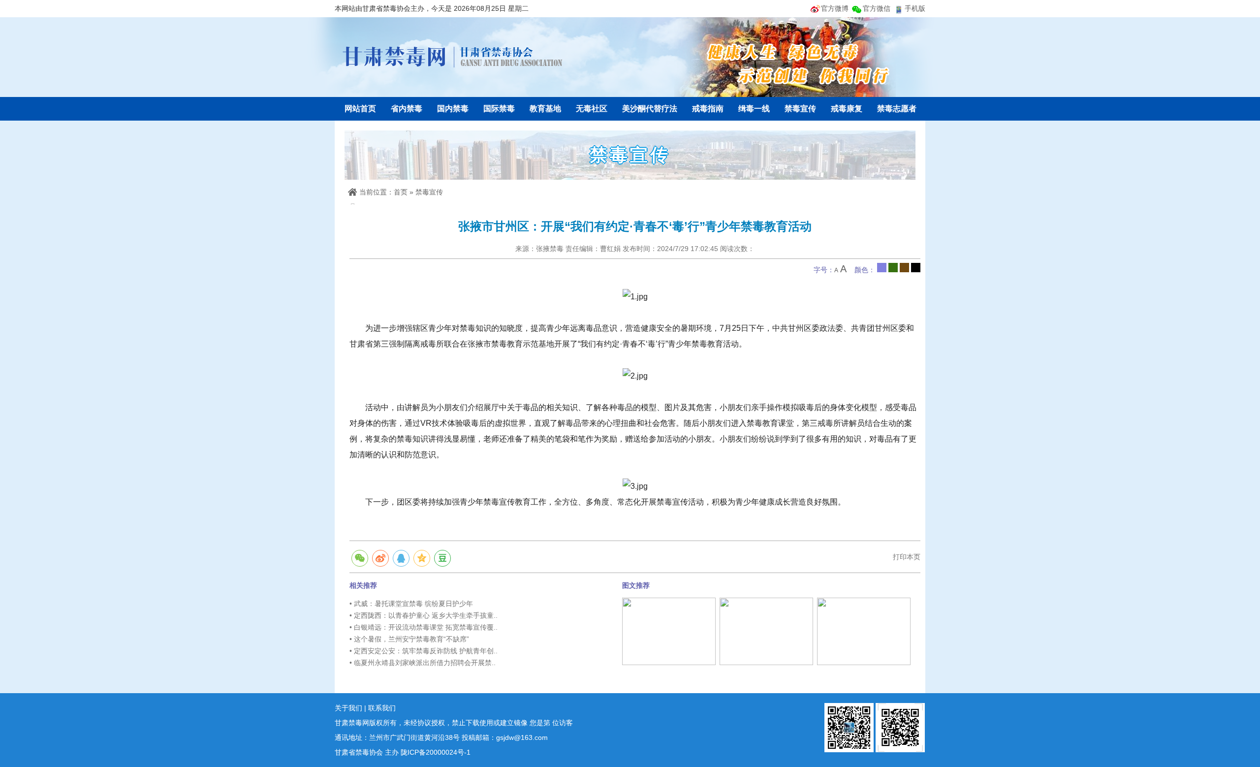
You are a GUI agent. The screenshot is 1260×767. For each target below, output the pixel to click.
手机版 (915, 8)
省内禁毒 (406, 108)
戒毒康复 (846, 108)
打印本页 (906, 557)
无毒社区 (591, 108)
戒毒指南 (708, 108)
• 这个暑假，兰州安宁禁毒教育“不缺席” (409, 639)
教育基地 (545, 108)
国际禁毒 (499, 108)
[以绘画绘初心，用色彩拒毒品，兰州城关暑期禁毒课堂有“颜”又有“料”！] (766, 631)
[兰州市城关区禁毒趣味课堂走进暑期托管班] (864, 631)
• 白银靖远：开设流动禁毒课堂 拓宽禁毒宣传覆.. (423, 627)
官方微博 (835, 8)
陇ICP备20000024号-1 (436, 752)
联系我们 (382, 708)
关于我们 (348, 708)
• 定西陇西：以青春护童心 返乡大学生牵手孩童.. (423, 615)
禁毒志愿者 (896, 108)
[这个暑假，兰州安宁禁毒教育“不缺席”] (669, 631)
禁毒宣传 (800, 108)
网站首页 (360, 108)
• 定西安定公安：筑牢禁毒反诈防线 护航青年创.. (423, 651)
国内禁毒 (453, 108)
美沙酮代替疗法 (649, 108)
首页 (401, 192)
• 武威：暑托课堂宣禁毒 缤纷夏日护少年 (411, 603)
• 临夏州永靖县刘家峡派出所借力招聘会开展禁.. (422, 663)
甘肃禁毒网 (453, 56)
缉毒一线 (754, 108)
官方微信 (876, 8)
